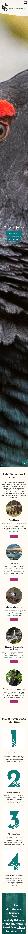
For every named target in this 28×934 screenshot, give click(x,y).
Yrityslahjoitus (14, 239)
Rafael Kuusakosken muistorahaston (13, 656)
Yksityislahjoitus (14, 233)
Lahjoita (14, 536)
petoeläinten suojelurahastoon (15, 530)
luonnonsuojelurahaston (11, 615)
